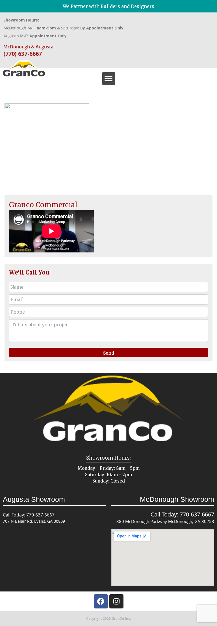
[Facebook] (101, 601)
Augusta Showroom (34, 499)
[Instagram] (116, 601)
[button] (108, 78)
